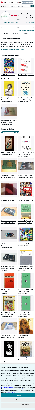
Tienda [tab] (5, 33)
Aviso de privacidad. (11, 392)
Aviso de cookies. (20, 389)
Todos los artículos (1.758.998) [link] (10, 132)
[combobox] (20, 6)
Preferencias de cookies (7, 387)
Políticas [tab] (25, 33)
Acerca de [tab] (15, 33)
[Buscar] (32, 6)
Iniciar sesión (26, 2)
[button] (32, 27)
